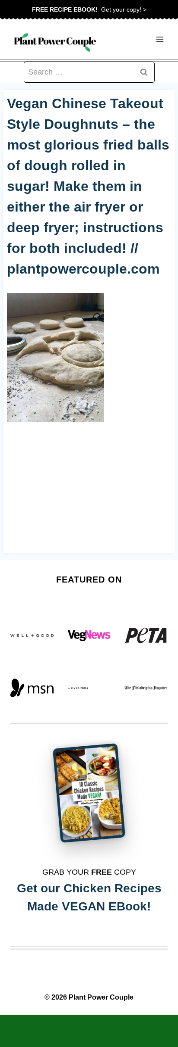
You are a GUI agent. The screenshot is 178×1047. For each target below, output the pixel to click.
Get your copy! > (89, 9)
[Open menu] (160, 39)
